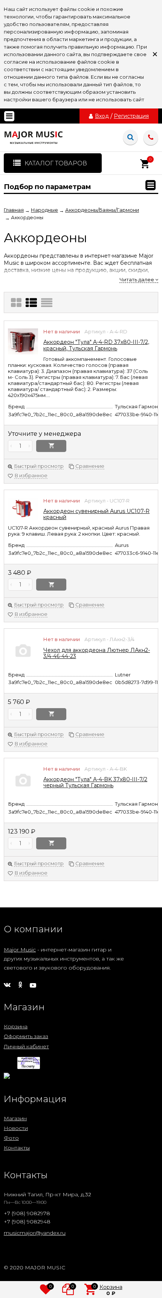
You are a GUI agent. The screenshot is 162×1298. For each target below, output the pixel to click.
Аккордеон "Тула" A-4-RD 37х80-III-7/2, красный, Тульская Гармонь (96, 345)
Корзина (16, 1026)
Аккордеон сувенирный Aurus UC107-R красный (96, 514)
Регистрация (131, 116)
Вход (102, 116)
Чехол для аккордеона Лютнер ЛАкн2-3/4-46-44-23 (96, 653)
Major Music (20, 949)
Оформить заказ (26, 1036)
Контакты (17, 1147)
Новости (16, 1128)
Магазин (15, 1118)
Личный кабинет (26, 1046)
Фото (11, 1138)
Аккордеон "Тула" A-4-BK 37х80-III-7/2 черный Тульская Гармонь (95, 782)
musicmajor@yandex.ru (35, 1232)
